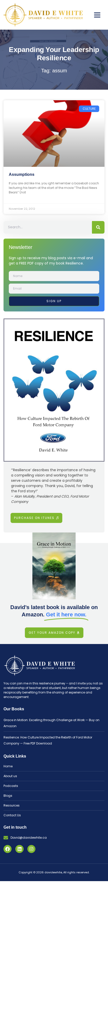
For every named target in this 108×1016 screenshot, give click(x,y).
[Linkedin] (19, 849)
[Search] (98, 227)
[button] (97, 15)
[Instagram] (31, 849)
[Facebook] (8, 849)
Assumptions (21, 174)
